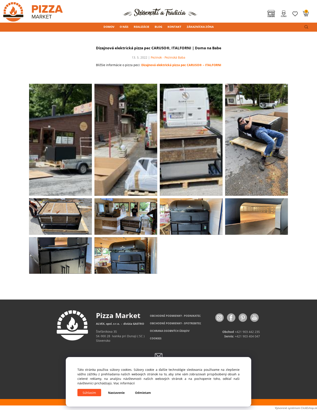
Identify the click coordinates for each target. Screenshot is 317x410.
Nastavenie (116, 393)
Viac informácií (124, 383)
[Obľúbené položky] (295, 14)
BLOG (158, 27)
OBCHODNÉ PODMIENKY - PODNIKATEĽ (175, 316)
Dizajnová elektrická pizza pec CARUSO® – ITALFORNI (181, 65)
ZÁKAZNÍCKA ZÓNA (200, 27)
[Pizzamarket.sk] (31, 10)
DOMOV (109, 27)
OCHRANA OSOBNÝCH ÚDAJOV (170, 331)
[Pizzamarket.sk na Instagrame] (220, 317)
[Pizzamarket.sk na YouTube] (254, 317)
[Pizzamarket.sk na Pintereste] (243, 317)
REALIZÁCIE (141, 27)
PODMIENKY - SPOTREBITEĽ (175, 323)
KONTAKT (174, 27)
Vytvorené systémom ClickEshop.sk (296, 408)
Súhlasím (89, 393)
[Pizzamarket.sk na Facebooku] (231, 317)
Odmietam (143, 393)
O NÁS (124, 27)
